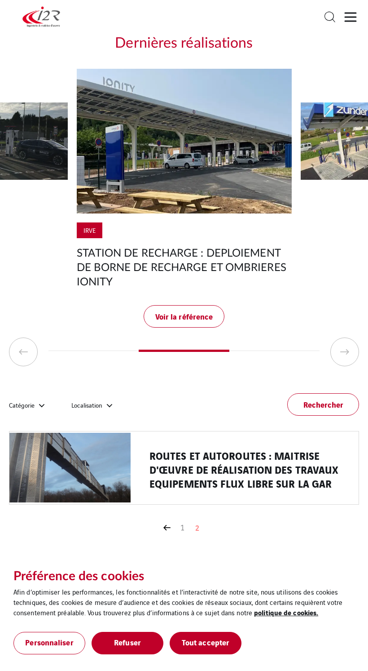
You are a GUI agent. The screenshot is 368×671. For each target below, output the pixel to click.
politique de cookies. (286, 612)
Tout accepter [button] (205, 642)
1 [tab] (93, 351)
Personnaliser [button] (49, 642)
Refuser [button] (127, 642)
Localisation (86, 404)
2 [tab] (184, 351)
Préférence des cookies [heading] (78, 576)
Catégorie (22, 404)
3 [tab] (274, 351)
